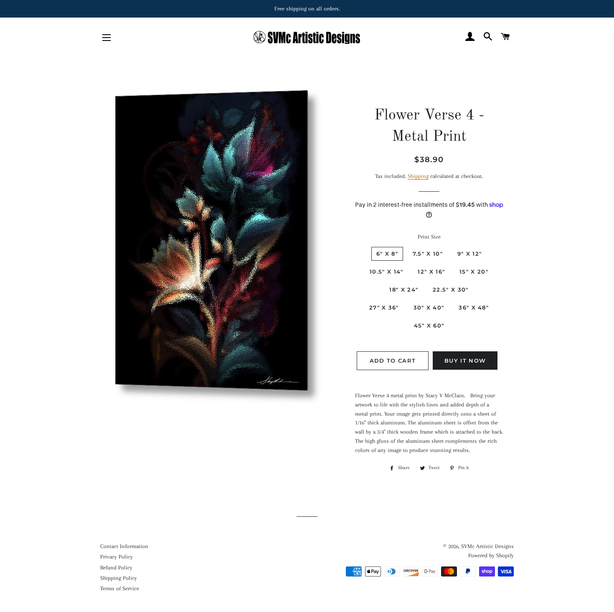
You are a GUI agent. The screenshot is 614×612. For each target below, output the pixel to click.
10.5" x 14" (386, 271)
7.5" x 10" (428, 253)
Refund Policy (116, 567)
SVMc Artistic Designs (487, 546)
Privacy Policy (116, 557)
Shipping (418, 176)
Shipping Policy (118, 578)
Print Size (429, 237)
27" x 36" (384, 307)
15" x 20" (473, 271)
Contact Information (124, 546)
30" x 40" (429, 307)
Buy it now (465, 360)
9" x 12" (469, 253)
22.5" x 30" (450, 289)
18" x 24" (403, 289)
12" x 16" (431, 271)
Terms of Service (119, 588)
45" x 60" (429, 325)
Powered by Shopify (491, 555)
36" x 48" (474, 307)
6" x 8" (387, 253)
